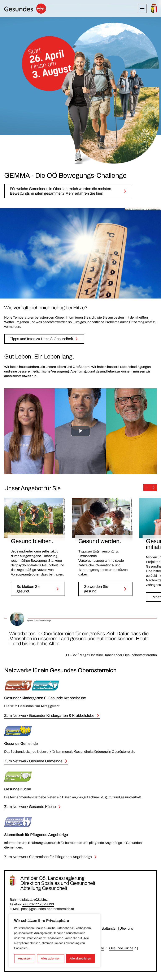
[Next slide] (153, 488)
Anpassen (24, 958)
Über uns (126, 928)
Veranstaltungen (105, 928)
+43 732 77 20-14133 (38, 904)
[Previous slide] (146, 488)
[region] (54, 941)
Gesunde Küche (121, 948)
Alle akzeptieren (80, 958)
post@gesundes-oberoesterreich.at (47, 909)
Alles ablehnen (50, 958)
